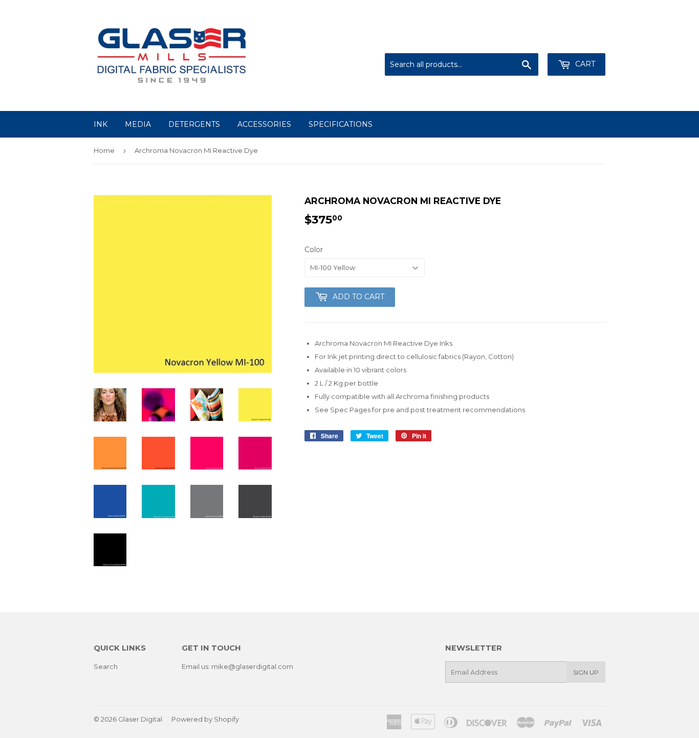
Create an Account (575, 40)
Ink (100, 124)
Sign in (521, 40)
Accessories (264, 124)
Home (104, 150)
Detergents (194, 124)
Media (138, 124)
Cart (584, 64)
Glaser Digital (140, 719)
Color (313, 249)
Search (106, 666)
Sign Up (586, 672)
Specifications (341, 124)
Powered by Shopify (205, 719)
